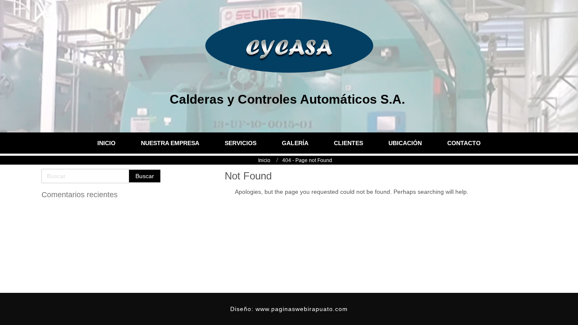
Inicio (264, 160)
